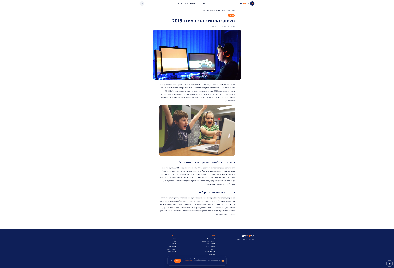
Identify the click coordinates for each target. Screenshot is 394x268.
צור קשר (179, 3)
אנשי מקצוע (212, 254)
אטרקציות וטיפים (210, 246)
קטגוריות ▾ (193, 3)
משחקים (224, 11)
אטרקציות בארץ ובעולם (208, 241)
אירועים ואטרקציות (210, 252)
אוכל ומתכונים (211, 238)
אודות (186, 3)
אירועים (213, 249)
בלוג (199, 3)
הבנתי (177, 261)
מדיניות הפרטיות (189, 261)
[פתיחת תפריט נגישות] (389, 263)
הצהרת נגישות (172, 252)
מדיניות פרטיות (171, 249)
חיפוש (174, 244)
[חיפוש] (142, 3)
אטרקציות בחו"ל (210, 244)
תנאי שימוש (172, 246)
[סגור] (171, 260)
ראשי (204, 3)
